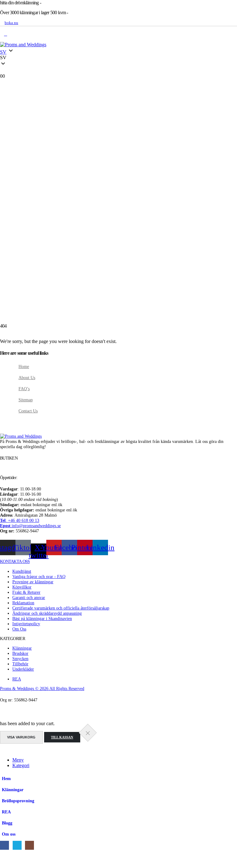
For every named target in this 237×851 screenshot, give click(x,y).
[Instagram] (29, 845)
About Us (27, 377)
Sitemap (26, 399)
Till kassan (62, 737)
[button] (118, 57)
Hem (6, 778)
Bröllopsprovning (18, 800)
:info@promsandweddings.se (30, 525)
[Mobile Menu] (5, 34)
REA (6, 811)
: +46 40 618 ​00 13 (19, 520)
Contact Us (28, 410)
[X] (17, 845)
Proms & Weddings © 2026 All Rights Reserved (42, 688)
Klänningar (12, 789)
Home (24, 366)
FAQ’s (24, 388)
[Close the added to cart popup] (88, 733)
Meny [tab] (18, 759)
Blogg (7, 822)
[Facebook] (4, 845)
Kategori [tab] (20, 765)
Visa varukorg (21, 737)
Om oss (8, 834)
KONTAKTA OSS (15, 561)
